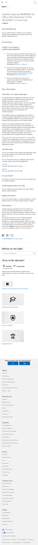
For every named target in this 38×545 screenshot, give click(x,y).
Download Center (6, 402)
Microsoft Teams (6, 472)
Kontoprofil (4, 399)
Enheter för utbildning (7, 428)
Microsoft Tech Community (8, 492)
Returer (4, 408)
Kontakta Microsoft (6, 539)
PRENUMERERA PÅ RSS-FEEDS (13, 238)
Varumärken (30, 539)
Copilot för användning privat (8, 382)
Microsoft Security (6, 457)
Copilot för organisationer (8, 379)
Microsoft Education (6, 425)
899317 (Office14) (22, 64)
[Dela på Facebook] (3, 235)
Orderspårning (5, 411)
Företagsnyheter (6, 518)
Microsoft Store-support (7, 405)
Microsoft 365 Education (7, 434)
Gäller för (5, 23)
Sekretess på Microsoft (7, 521)
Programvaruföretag (6, 501)
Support (4, 6)
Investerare (4, 524)
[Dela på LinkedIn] (7, 235)
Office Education (6, 437)
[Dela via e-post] (11, 235)
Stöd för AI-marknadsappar (8, 489)
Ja (13, 363)
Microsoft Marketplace (7, 495)
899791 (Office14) (22, 83)
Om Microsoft (5, 515)
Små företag (5, 475)
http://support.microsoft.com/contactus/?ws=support (17, 137)
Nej (25, 363)
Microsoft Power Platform (8, 498)
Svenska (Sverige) (9, 529)
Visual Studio (5, 504)
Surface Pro (4, 373)
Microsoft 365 (5, 385)
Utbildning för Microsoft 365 (10, 307)
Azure (3, 460)
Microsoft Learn (5, 486)
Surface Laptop (5, 376)
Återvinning (4, 414)
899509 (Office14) (22, 75)
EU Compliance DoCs (16, 542)
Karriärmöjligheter (6, 512)
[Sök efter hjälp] (6, 2)
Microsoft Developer (6, 483)
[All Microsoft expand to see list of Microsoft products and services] (2, 2)
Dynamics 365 (5, 463)
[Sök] (33, 253)
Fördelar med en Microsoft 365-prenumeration (15, 289)
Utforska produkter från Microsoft (9, 387)
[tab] (8, 266)
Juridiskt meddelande (22, 539)
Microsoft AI (5, 454)
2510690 (4, 164)
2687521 (4, 169)
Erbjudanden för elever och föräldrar (10, 443)
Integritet (14, 539)
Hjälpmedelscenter (7, 344)
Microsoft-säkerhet (7, 325)
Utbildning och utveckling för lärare (10, 440)
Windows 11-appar (6, 390)
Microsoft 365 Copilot (7, 469)
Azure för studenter (6, 446)
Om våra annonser (6, 542)
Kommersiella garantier (7, 417)
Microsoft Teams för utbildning (9, 431)
